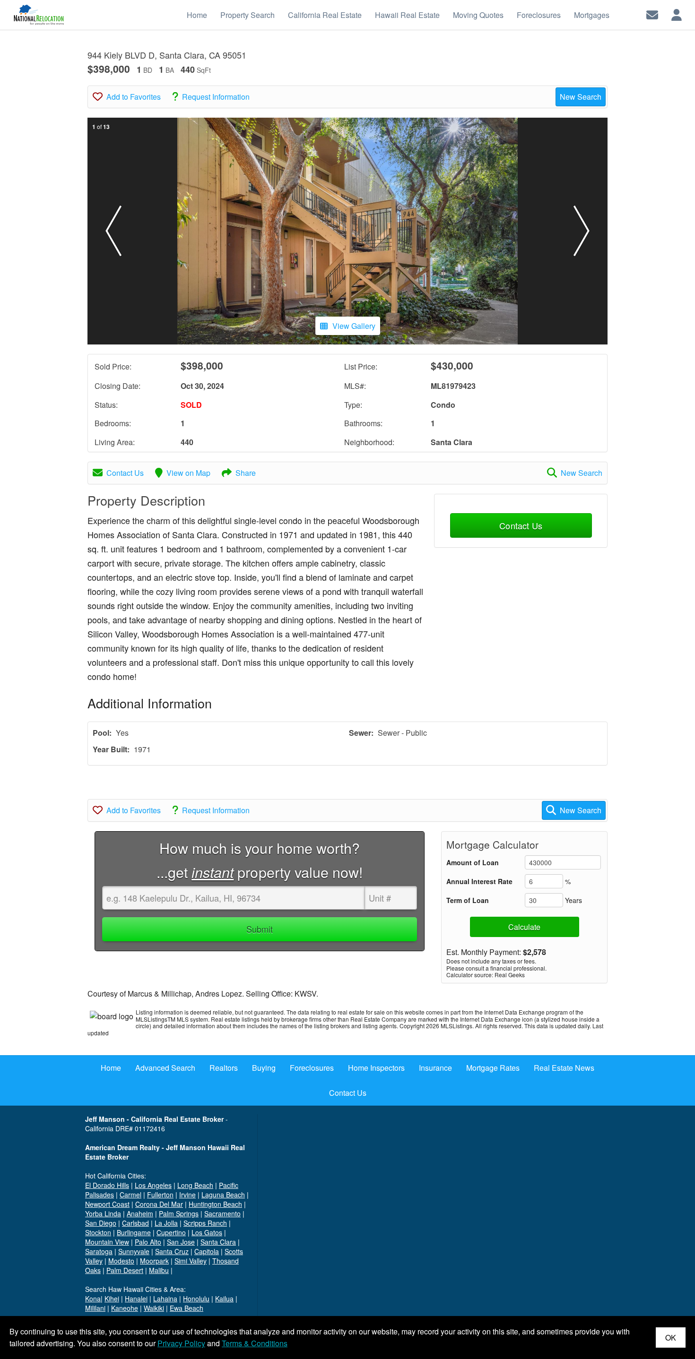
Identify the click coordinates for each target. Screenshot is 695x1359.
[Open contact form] (652, 14)
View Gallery (353, 325)
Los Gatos (206, 1232)
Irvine (187, 1194)
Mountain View (107, 1242)
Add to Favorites (133, 96)
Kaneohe (124, 1308)
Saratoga (99, 1251)
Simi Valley (190, 1260)
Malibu (159, 1270)
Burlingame (134, 1232)
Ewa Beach (186, 1308)
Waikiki (154, 1308)
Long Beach (195, 1185)
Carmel (130, 1194)
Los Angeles (153, 1185)
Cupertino (171, 1232)
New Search (580, 96)
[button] (113, 231)
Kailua (224, 1298)
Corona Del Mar (159, 1204)
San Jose (181, 1242)
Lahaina (165, 1298)
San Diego (100, 1223)
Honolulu (196, 1298)
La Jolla (166, 1223)
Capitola (206, 1251)
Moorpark (154, 1260)
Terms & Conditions (254, 1343)
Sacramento (222, 1213)
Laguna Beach (223, 1194)
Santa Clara (218, 1242)
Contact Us (125, 472)
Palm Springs (179, 1213)
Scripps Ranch (205, 1223)
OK (670, 1337)
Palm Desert (124, 1270)
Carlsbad (135, 1223)
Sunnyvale (133, 1251)
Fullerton (160, 1194)
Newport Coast (107, 1204)
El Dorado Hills (107, 1185)
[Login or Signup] (676, 14)
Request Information (216, 96)
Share (245, 472)
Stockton (98, 1232)
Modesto (121, 1260)
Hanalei (136, 1298)
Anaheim (140, 1213)
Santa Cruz (172, 1251)
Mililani (95, 1308)
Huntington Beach (215, 1204)
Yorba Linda (103, 1213)
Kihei (111, 1298)
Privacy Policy (181, 1343)
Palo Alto (148, 1242)
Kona (93, 1298)
